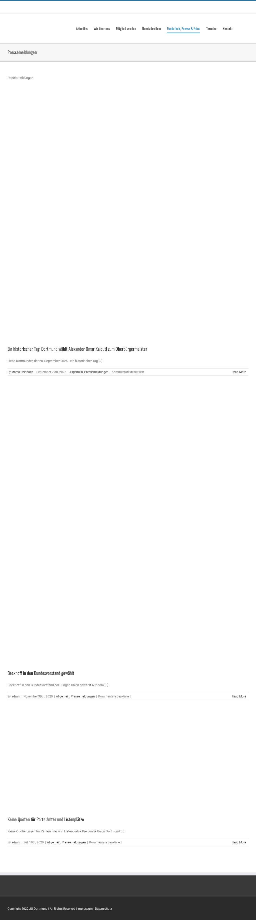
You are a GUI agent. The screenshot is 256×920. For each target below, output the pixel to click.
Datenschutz (103, 908)
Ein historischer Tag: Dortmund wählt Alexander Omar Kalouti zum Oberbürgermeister (77, 348)
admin (16, 696)
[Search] (240, 28)
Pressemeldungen (96, 372)
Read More (239, 372)
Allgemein (76, 372)
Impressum (85, 908)
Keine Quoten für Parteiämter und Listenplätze (46, 819)
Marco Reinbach (22, 372)
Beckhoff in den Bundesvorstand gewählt (41, 673)
